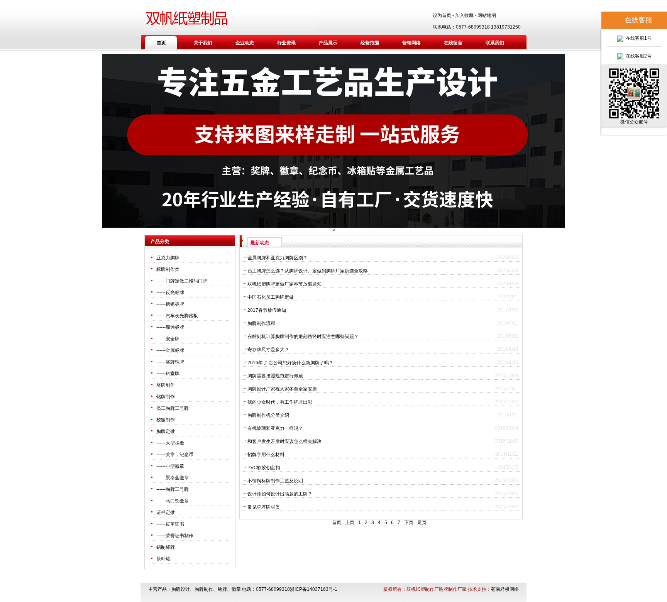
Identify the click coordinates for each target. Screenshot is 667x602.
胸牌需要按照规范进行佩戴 (275, 376)
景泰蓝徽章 (177, 477)
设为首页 (442, 15)
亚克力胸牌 (167, 257)
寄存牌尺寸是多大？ (268, 349)
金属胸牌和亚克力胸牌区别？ (277, 257)
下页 (408, 522)
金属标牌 (175, 350)
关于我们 (203, 43)
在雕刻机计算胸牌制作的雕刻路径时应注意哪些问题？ (303, 336)
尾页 (422, 522)
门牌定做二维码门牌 (186, 281)
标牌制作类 (167, 269)
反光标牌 (175, 292)
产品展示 (328, 43)
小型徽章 (175, 466)
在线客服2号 (637, 56)
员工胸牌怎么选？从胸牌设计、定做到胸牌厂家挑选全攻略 (307, 271)
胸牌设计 (180, 589)
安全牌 (172, 339)
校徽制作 (165, 420)
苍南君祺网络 (505, 589)
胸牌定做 (165, 431)
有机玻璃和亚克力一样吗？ (275, 428)
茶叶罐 (163, 558)
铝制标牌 (165, 547)
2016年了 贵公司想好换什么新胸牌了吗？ (290, 362)
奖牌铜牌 (175, 362)
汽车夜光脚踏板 (182, 315)
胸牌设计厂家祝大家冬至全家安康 (282, 389)
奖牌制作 (165, 385)
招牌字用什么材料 (265, 454)
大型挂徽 (175, 443)
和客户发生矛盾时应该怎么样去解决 (284, 441)
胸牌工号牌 (177, 489)
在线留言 (453, 43)
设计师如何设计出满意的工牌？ (279, 494)
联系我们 (495, 43)
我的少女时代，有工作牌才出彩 (279, 402)
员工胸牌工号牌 (172, 408)
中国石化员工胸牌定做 (270, 297)
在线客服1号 (637, 38)
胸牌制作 (204, 589)
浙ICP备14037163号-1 (313, 589)
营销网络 (411, 43)
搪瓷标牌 (175, 304)
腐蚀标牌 (175, 327)
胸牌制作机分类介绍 (268, 415)
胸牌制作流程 (261, 323)
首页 (161, 43)
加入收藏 (464, 15)
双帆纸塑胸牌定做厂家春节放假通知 (284, 284)
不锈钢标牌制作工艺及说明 (275, 481)
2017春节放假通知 (266, 310)
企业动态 (244, 43)
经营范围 (370, 43)
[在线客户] (591, 20)
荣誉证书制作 (179, 535)
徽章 (236, 589)
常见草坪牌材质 (263, 507)
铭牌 (222, 589)
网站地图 (486, 15)
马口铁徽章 (177, 501)
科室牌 (172, 373)
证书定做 (165, 512)
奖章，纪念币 (179, 454)
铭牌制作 (165, 396)
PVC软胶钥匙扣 (263, 467)
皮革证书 (175, 524)
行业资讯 (286, 43)
